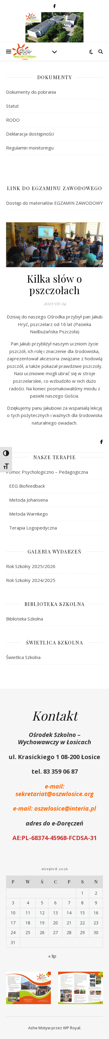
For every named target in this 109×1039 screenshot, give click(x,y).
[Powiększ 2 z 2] (95, 980)
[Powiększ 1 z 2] (43, 980)
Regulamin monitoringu (30, 148)
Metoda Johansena (28, 500)
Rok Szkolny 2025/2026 (30, 566)
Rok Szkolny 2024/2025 (30, 580)
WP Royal (71, 1028)
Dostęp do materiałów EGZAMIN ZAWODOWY (54, 203)
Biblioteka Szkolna (24, 619)
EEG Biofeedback (27, 486)
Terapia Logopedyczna (33, 528)
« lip (52, 956)
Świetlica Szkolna (23, 657)
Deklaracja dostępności (30, 134)
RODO (13, 120)
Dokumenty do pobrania (31, 92)
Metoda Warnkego (28, 514)
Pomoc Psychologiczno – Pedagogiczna (47, 472)
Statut (12, 106)
